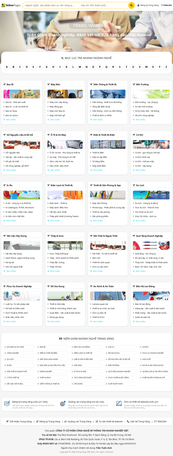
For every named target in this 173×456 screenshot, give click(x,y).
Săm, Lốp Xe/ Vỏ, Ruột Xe (61, 161)
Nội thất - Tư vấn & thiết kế (104, 253)
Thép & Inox (57, 235)
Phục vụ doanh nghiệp (19, 286)
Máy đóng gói (56, 106)
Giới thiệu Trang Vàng (21, 421)
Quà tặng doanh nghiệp (149, 235)
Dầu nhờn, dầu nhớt (59, 165)
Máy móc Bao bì (57, 111)
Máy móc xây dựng (59, 102)
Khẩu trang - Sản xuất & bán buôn (151, 312)
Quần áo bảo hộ (142, 317)
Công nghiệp (13, 353)
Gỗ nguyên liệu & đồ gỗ (20, 134)
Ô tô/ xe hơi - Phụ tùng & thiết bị (65, 152)
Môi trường (142, 84)
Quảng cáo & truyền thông (155, 371)
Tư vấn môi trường (143, 106)
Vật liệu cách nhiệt (58, 212)
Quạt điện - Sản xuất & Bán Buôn (65, 312)
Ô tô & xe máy (58, 134)
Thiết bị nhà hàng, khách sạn (63, 308)
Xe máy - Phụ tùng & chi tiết (63, 157)
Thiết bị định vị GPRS (102, 115)
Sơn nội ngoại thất (14, 266)
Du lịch (140, 185)
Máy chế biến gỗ (57, 115)
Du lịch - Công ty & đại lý (146, 203)
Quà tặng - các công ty (145, 253)
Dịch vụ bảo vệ (99, 312)
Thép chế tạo (55, 266)
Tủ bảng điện (98, 161)
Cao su (111, 347)
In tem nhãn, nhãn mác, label (19, 212)
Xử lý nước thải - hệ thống (147, 111)
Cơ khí (139, 134)
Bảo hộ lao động (145, 286)
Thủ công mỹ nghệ (82, 377)
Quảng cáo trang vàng (86, 401)
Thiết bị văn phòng (101, 212)
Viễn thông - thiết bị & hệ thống (107, 102)
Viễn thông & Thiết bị (105, 84)
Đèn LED (96, 258)
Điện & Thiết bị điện (104, 134)
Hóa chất (146, 359)
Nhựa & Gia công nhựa (152, 365)
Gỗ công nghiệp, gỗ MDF (17, 165)
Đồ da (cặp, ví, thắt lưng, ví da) (149, 258)
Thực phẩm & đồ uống (118, 377)
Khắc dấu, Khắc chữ (15, 317)
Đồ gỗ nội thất (12, 161)
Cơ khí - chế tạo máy (144, 161)
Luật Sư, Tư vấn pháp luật (17, 304)
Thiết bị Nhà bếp (57, 304)
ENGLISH (167, 5)
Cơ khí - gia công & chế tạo (147, 152)
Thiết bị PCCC (98, 317)
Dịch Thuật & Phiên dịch (17, 312)
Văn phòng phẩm (100, 216)
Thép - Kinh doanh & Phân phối (64, 258)
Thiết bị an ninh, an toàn (103, 308)
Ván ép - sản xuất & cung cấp (19, 157)
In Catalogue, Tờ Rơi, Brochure (20, 207)
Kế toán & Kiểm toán (15, 308)
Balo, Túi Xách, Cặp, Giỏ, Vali (148, 266)
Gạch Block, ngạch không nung (20, 258)
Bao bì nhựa (11, 111)
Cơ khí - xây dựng (143, 165)
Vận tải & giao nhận (49, 359)
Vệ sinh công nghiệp (144, 115)
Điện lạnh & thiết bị (62, 185)
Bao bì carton (12, 115)
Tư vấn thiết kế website (111, 421)
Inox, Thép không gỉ (59, 253)
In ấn (9, 185)
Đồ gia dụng (57, 286)
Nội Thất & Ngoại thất (105, 235)
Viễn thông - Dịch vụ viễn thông (107, 111)
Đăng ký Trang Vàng (149, 5)
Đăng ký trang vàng (30, 401)
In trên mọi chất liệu (15, 216)
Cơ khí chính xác (142, 157)
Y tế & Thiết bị (13, 377)
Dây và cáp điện (99, 157)
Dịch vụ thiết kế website (141, 401)
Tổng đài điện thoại (101, 106)
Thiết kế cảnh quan (101, 262)
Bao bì (10, 84)
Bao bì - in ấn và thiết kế (17, 106)
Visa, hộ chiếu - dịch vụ (145, 216)
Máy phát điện (99, 165)
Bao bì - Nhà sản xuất (15, 102)
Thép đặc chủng (57, 262)
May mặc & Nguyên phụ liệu (52, 365)
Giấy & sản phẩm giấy (83, 359)
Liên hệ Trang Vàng (140, 421)
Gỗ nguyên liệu (13, 152)
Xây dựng (78, 383)
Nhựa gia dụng (57, 317)
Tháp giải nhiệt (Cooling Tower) (64, 216)
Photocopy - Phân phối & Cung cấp (108, 207)
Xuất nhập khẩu (115, 383)
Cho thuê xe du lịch (144, 212)
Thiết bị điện (98, 152)
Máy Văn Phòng (99, 203)
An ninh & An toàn (103, 286)
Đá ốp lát (10, 262)
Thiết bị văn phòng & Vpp (107, 185)
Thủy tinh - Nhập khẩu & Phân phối (151, 262)
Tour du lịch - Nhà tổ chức (147, 207)
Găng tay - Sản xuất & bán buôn (150, 308)
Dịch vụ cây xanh (100, 266)
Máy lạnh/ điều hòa (59, 207)
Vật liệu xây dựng (17, 235)
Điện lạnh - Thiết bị (58, 203)
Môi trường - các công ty (146, 102)
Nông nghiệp (46, 371)
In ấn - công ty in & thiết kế (18, 203)
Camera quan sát (100, 304)
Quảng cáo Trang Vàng (79, 421)
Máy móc (55, 84)
